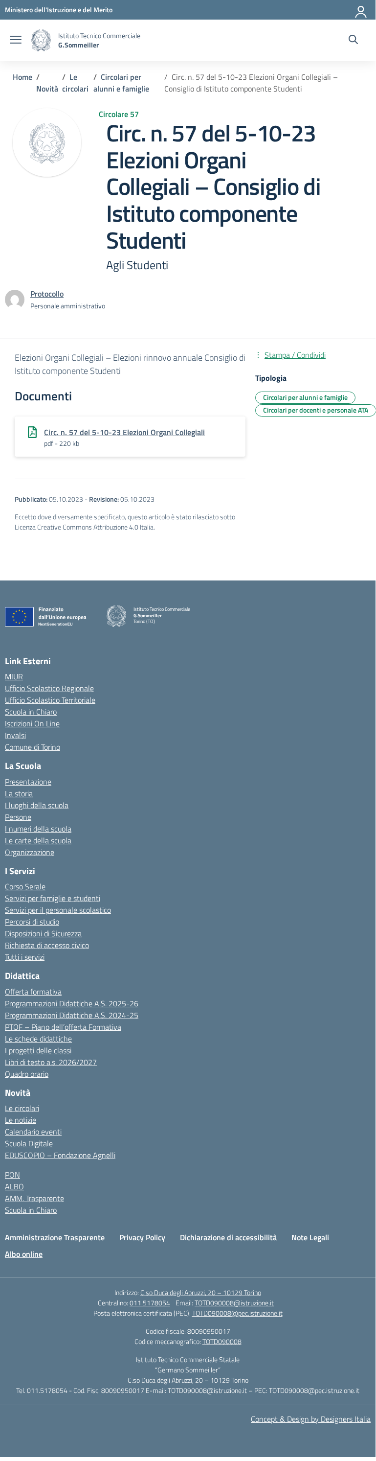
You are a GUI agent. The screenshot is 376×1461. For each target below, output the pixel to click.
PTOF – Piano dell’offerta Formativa (63, 1027)
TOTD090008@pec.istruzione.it (237, 1313)
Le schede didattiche (38, 1038)
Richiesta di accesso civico (47, 945)
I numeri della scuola (38, 829)
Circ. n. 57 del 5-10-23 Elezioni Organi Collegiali (124, 432)
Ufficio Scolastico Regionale (49, 688)
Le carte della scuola (38, 840)
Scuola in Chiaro (31, 712)
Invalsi (15, 735)
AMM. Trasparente (34, 1198)
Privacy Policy (142, 1237)
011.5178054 (150, 1303)
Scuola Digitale (29, 1143)
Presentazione (28, 782)
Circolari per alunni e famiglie (305, 397)
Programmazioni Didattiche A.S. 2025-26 (71, 1003)
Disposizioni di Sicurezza (43, 933)
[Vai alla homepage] (41, 40)
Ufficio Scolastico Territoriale (50, 700)
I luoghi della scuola (36, 805)
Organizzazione (29, 852)
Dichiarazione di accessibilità (228, 1237)
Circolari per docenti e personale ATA (315, 410)
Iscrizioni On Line (32, 723)
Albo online (24, 1254)
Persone (18, 817)
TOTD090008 (222, 1341)
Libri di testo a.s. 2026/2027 (51, 1062)
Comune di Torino (32, 747)
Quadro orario (26, 1074)
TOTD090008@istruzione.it (234, 1303)
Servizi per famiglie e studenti (52, 898)
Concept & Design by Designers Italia (311, 1419)
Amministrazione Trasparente (55, 1237)
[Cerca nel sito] (353, 40)
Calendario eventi (33, 1131)
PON (12, 1175)
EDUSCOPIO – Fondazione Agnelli (60, 1155)
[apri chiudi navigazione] (16, 40)
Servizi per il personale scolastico (58, 910)
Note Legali (310, 1237)
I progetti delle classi (38, 1050)
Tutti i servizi (24, 957)
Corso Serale (25, 886)
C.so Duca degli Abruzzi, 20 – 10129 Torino (200, 1292)
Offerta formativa (33, 991)
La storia (19, 793)
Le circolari (22, 1108)
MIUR (14, 676)
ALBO (14, 1186)
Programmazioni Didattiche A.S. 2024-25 (71, 1015)
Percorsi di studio (32, 922)
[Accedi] (361, 9)
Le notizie (20, 1120)
